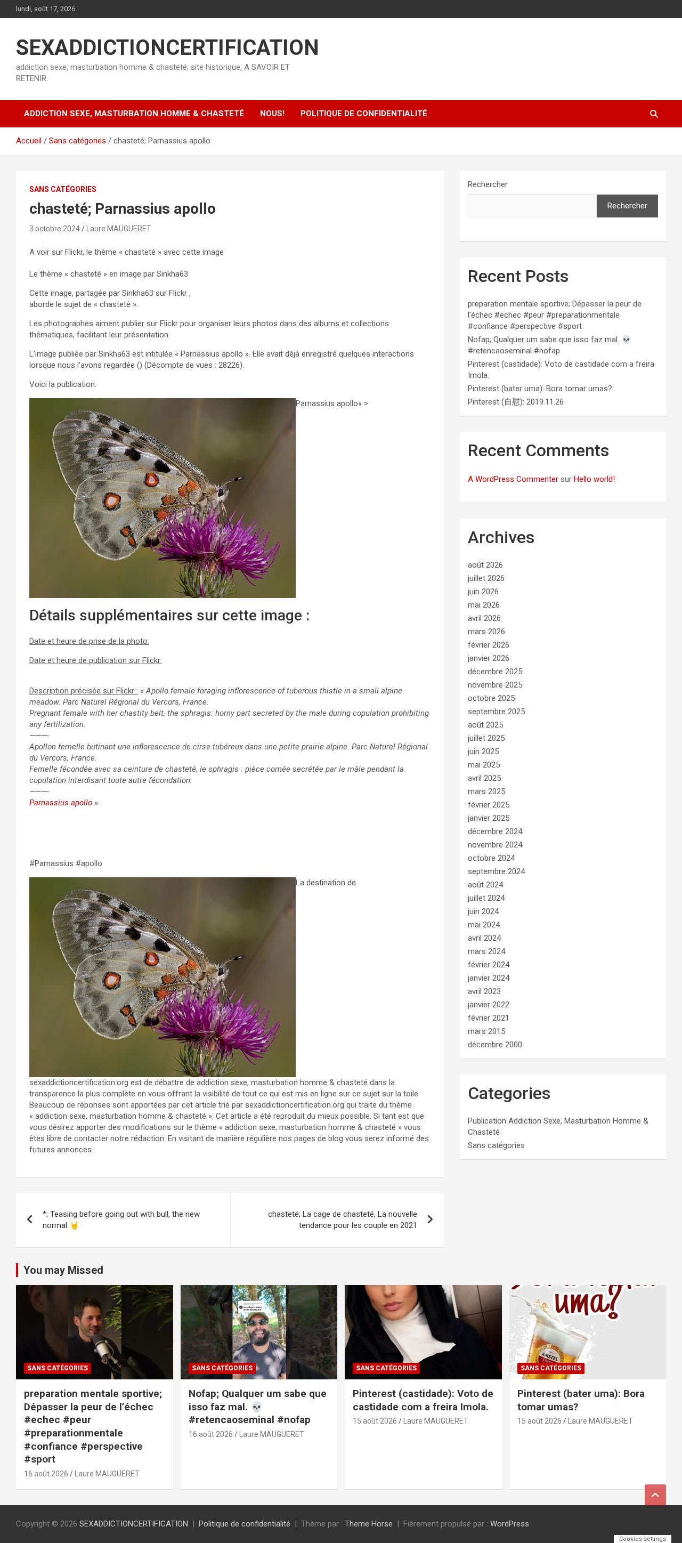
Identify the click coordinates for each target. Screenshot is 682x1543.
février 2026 (488, 645)
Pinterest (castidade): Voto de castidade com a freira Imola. (423, 1400)
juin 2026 (483, 591)
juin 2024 (483, 911)
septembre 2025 (496, 711)
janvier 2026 (488, 658)
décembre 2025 (495, 671)
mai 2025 (484, 765)
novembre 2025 (495, 685)
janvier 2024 (488, 978)
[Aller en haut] (655, 1495)
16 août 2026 (46, 1473)
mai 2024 (484, 925)
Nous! (272, 113)
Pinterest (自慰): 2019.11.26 (516, 402)
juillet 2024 (486, 898)
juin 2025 (483, 751)
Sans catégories (62, 189)
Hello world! (594, 479)
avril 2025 (484, 778)
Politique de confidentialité (364, 113)
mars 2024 (486, 951)
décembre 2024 (495, 831)
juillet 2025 (486, 738)
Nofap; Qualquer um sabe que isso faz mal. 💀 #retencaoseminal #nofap (258, 1406)
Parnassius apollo (60, 802)
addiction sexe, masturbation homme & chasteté (134, 113)
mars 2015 (486, 1031)
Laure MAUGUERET (118, 228)
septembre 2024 (496, 871)
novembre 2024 (495, 845)
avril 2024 (484, 938)
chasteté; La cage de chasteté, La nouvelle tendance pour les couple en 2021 (342, 1219)
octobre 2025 (491, 698)
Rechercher (488, 184)
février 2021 (488, 1018)
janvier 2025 (488, 818)
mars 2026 (486, 631)
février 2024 (488, 965)
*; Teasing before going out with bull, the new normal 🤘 (121, 1219)
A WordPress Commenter (513, 479)
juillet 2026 (486, 578)
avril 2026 (484, 618)
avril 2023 (484, 991)
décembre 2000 (495, 1044)
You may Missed (63, 1270)
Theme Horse (369, 1524)
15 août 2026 (375, 1421)
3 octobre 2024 (54, 228)
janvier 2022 (488, 1004)
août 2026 (485, 565)
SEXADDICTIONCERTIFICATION (167, 47)
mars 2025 (486, 791)
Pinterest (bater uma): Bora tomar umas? (540, 388)
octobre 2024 (491, 858)
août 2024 (485, 885)
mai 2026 (484, 605)
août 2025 (485, 725)
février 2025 (488, 805)
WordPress (509, 1524)
